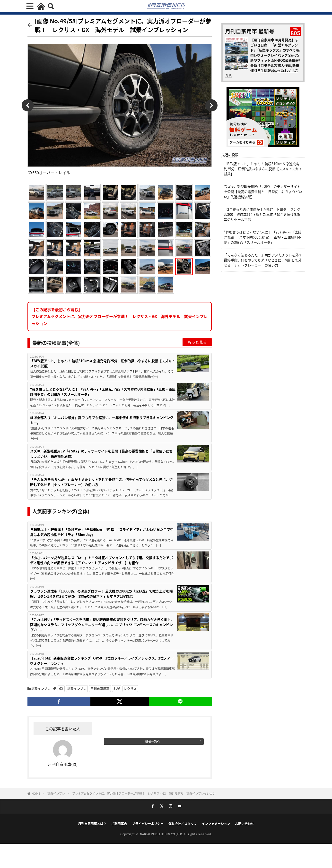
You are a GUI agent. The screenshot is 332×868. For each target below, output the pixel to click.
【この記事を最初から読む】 (120, 316)
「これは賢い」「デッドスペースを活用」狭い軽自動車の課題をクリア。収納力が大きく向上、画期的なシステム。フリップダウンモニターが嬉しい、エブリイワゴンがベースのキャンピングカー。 (102, 624)
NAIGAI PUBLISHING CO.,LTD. (162, 834)
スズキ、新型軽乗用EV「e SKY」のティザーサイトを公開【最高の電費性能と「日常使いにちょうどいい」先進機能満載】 (101, 454)
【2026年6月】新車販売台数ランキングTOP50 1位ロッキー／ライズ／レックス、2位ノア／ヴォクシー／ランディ (102, 661)
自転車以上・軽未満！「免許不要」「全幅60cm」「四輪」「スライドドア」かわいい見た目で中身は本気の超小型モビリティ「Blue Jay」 (102, 532)
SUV (117, 688)
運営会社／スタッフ (182, 823)
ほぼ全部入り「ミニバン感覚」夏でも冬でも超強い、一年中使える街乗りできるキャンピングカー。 (101, 420)
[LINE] (180, 701)
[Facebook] (58, 701)
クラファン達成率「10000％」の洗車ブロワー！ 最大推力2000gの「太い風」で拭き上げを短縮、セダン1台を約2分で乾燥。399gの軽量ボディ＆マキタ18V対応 (101, 594)
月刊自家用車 (99, 688)
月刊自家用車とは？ (92, 823)
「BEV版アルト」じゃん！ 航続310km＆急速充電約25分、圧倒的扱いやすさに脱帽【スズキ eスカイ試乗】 (102, 363)
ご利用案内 (119, 823)
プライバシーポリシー (148, 823)
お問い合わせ (244, 823)
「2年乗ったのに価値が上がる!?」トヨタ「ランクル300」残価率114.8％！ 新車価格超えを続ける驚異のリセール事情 (262, 214)
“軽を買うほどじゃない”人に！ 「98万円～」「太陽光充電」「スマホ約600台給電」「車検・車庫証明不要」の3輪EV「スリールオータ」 (102, 392)
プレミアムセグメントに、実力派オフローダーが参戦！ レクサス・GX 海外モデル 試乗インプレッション (144, 793)
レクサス (130, 688)
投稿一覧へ (152, 741)
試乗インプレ (40, 688)
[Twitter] (119, 701)
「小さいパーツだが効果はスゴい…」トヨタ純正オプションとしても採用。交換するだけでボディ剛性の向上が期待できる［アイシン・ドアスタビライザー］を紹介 (101, 560)
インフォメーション (216, 823)
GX (61, 688)
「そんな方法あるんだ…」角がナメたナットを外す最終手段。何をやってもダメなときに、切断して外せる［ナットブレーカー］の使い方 (101, 482)
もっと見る (197, 342)
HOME (36, 793)
